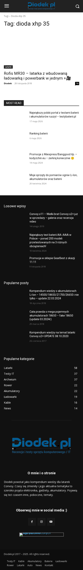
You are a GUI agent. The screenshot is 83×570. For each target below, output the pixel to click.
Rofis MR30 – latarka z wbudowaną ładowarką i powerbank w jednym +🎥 (37, 76)
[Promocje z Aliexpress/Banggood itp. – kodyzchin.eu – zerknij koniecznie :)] (15, 160)
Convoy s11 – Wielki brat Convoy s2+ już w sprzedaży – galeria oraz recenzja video (54, 217)
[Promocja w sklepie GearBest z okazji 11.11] (15, 264)
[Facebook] (32, 522)
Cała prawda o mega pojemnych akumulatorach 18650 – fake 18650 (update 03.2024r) (51, 315)
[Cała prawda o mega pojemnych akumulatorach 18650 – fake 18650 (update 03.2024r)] (15, 318)
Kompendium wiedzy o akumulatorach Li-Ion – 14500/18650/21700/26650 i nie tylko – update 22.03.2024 (54, 294)
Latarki (8, 66)
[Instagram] (41, 522)
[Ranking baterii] (15, 140)
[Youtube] (51, 522)
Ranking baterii (39, 133)
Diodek (8, 83)
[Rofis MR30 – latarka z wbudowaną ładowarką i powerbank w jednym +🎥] (41, 50)
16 (77, 83)
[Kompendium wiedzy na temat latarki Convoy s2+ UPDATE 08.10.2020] (15, 339)
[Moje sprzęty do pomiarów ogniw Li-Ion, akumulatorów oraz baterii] (15, 181)
